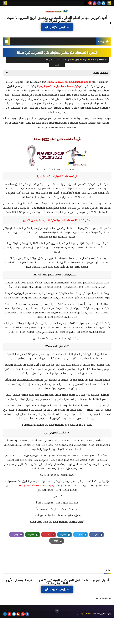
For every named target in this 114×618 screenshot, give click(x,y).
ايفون (70, 59)
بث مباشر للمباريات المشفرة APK (39, 197)
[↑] (57, 611)
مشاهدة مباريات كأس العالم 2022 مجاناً (57, 502)
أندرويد (85, 59)
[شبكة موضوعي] (57, 11)
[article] (31, 556)
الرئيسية (101, 41)
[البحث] (5, 3)
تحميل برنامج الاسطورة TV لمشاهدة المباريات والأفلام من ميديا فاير (57, 424)
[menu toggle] (109, 3)
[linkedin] (5, 614)
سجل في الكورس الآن (57, 27)
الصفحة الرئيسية (98, 59)
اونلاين (77, 59)
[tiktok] (86, 3)
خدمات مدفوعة (59, 59)
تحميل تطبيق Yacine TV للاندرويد (57, 475)
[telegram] (103, 3)
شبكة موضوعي (83, 613)
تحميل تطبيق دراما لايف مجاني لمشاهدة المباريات (57, 338)
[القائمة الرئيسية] (6, 41)
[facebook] (99, 3)
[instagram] (94, 3)
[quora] (18, 614)
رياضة (48, 59)
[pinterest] (9, 614)
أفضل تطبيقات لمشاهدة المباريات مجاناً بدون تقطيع (57, 521)
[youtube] (90, 3)
